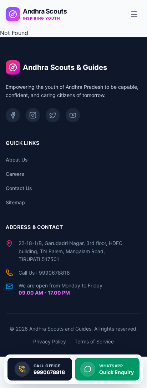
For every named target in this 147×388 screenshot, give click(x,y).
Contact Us (19, 188)
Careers (15, 174)
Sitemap (15, 202)
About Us (17, 160)
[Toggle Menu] (134, 14)
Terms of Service (94, 341)
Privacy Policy (49, 341)
